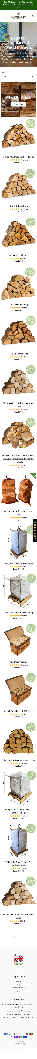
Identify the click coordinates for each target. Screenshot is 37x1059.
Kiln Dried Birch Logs (18, 255)
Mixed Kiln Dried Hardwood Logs (18, 157)
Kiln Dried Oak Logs (18, 354)
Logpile (21, 1041)
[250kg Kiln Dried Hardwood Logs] (18, 591)
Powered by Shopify (18, 1043)
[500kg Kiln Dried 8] (18, 840)
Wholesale (18, 981)
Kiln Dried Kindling (18, 662)
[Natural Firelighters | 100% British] (18, 689)
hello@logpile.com (10, 1017)
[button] (35, 530)
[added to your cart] (33, 15)
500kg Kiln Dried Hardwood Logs (18, 563)
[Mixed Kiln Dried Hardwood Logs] (18, 135)
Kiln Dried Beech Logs (18, 304)
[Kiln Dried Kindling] (18, 640)
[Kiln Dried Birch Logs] (18, 234)
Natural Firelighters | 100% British (18, 711)
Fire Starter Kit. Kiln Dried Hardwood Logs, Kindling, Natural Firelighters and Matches (18, 458)
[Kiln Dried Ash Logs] (18, 185)
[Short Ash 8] (18, 381)
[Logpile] (18, 16)
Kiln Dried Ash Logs (18, 206)
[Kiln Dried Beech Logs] (18, 283)
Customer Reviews (19, 988)
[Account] (29, 15)
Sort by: (5, 72)
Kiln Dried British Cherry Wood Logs (18, 760)
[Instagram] (18, 1030)
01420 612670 (28, 1017)
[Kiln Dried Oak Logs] (18, 332)
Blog (18, 991)
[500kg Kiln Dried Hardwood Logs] (18, 542)
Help (18, 984)
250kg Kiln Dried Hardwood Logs (18, 612)
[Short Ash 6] (18, 893)
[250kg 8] (18, 788)
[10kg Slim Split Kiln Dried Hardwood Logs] (18, 490)
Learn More (18, 104)
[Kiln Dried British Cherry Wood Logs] (18, 739)
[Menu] (4, 16)
